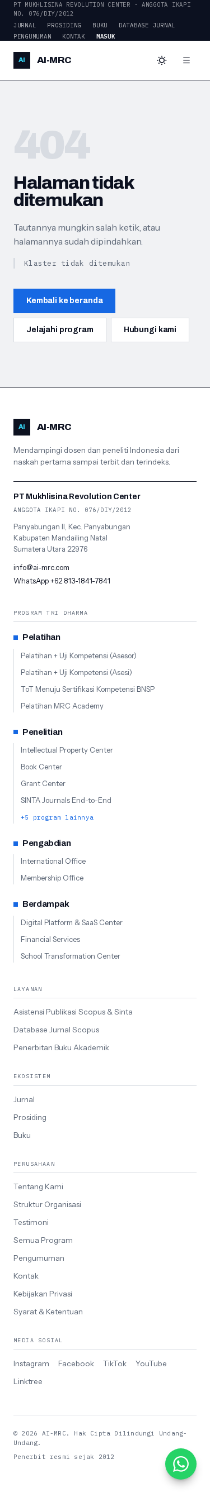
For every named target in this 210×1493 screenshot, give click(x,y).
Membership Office (52, 877)
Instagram (31, 1363)
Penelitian (42, 732)
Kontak (73, 36)
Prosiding (64, 25)
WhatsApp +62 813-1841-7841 (61, 580)
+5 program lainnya (57, 817)
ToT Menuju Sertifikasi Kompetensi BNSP (88, 689)
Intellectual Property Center (67, 749)
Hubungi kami (150, 330)
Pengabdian (46, 843)
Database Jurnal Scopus (56, 1029)
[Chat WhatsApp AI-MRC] (181, 1464)
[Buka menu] (186, 60)
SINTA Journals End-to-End (66, 800)
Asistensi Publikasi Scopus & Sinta (73, 1011)
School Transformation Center (70, 955)
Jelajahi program (60, 330)
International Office (53, 860)
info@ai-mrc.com (41, 567)
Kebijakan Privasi (42, 1293)
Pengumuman (32, 36)
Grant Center (43, 783)
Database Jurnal (147, 25)
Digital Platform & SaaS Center (72, 922)
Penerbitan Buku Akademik (61, 1047)
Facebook (76, 1363)
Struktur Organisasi (47, 1204)
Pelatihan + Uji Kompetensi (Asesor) (79, 655)
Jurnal (24, 25)
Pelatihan (41, 637)
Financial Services (50, 939)
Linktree (28, 1381)
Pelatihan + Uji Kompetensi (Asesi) (76, 672)
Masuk (105, 36)
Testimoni (31, 1222)
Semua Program (43, 1240)
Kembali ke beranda (64, 300)
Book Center (41, 766)
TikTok (115, 1363)
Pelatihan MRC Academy (62, 705)
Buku (100, 25)
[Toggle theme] (162, 60)
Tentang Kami (38, 1186)
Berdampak (45, 903)
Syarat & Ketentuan (48, 1311)
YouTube (151, 1363)
